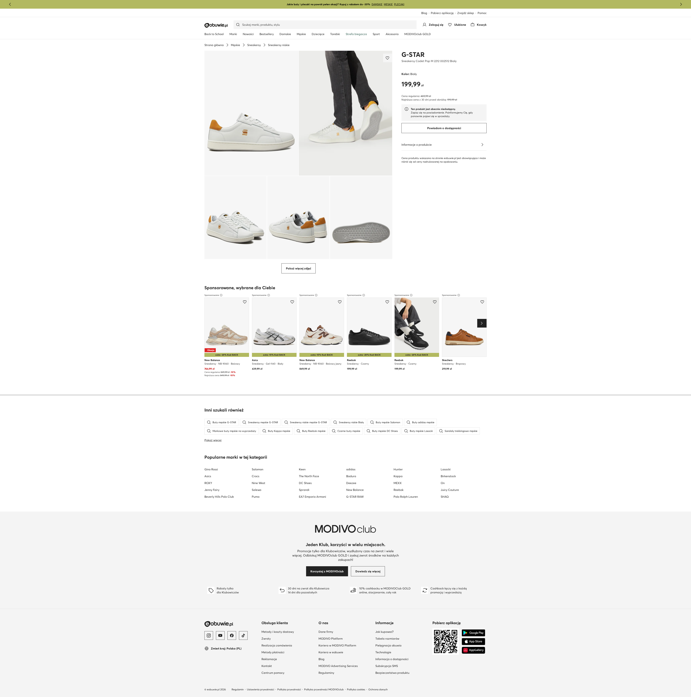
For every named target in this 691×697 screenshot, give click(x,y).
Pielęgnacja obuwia (388, 645)
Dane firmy (326, 632)
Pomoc (482, 13)
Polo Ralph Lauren (406, 496)
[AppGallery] (473, 650)
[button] (251, 113)
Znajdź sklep (465, 13)
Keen (302, 469)
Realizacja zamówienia (276, 645)
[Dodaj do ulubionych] (387, 58)
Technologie (383, 652)
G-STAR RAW (355, 496)
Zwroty (266, 638)
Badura (351, 476)
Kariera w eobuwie (331, 652)
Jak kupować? (384, 632)
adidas (350, 469)
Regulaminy (326, 673)
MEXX (398, 483)
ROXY (208, 483)
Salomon (257, 469)
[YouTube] (220, 635)
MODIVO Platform (331, 638)
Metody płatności (272, 652)
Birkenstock (448, 476)
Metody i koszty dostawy (277, 632)
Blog (424, 13)
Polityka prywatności (289, 689)
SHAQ (445, 496)
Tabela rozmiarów (387, 638)
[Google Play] (473, 633)
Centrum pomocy (272, 673)
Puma (255, 496)
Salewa (256, 490)
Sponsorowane (211, 295)
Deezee (351, 483)
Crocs (255, 476)
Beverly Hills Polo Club (219, 496)
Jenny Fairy (211, 490)
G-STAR (413, 54)
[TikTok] (243, 635)
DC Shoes (305, 483)
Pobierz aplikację (442, 13)
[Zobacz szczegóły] (482, 144)
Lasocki (446, 469)
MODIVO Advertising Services (338, 666)
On (443, 483)
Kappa (398, 476)
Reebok (398, 490)
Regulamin (238, 689)
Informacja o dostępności (391, 659)
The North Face (309, 476)
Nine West (258, 483)
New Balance (355, 490)
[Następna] (681, 4)
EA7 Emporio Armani (312, 496)
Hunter (398, 469)
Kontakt (266, 666)
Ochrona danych (378, 689)
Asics (207, 476)
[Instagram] (208, 635)
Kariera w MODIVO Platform (337, 645)
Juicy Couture (450, 490)
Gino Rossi (211, 469)
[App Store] (473, 641)
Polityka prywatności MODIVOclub (324, 689)
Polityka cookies (356, 689)
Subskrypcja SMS (386, 666)
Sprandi (304, 490)
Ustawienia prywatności (260, 689)
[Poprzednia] (10, 4)
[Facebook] (231, 635)
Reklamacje (269, 659)
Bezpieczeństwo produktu (392, 673)
